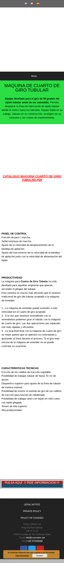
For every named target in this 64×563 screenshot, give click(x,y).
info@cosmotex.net (35, 537)
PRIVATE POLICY (32, 511)
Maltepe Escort (8, 561)
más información (22, 555)
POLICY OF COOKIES (32, 518)
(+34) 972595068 (34, 541)
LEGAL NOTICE (32, 504)
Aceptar (39, 555)
